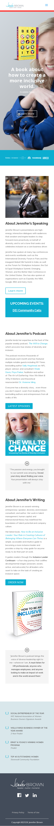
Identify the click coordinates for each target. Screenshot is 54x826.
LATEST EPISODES (19, 406)
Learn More (27, 113)
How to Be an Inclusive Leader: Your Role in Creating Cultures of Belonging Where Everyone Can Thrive (25, 535)
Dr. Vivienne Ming (27, 382)
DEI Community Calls (27, 310)
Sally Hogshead (29, 365)
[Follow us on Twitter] (27, 796)
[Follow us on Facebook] (19, 796)
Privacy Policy (18, 812)
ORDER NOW (15, 582)
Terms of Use (33, 812)
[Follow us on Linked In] (35, 796)
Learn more (15, 290)
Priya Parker (17, 372)
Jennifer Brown (36, 822)
